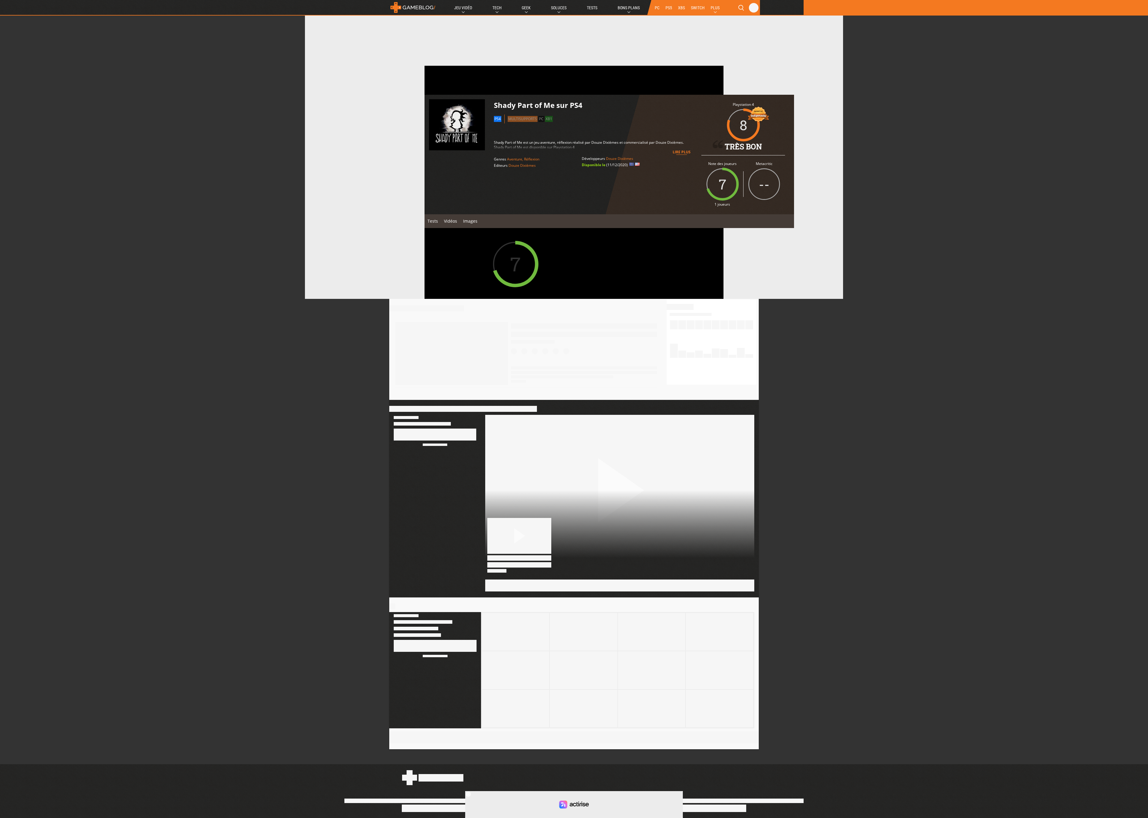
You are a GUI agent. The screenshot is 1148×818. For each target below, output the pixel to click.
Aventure (514, 159)
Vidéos (450, 221)
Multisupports (522, 118)
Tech (497, 7)
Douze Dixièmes (522, 165)
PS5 (668, 7)
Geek (526, 7)
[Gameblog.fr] (412, 7)
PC (657, 7)
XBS (681, 7)
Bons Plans (629, 7)
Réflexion (531, 159)
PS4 (497, 118)
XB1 (549, 118)
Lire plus (682, 152)
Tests (592, 7)
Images (470, 221)
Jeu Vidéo (463, 7)
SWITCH (698, 7)
